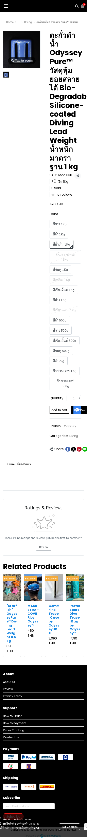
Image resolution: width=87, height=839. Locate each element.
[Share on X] (73, 449)
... (19, 22)
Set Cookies (69, 826)
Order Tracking (13, 730)
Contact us (11, 737)
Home (10, 22)
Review (43, 547)
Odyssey (70, 426)
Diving (28, 22)
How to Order (12, 716)
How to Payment (15, 723)
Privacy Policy (12, 696)
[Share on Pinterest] (79, 449)
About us (9, 682)
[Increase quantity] (79, 398)
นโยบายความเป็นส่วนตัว (19, 827)
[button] (77, 6)
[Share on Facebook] (67, 449)
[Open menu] (6, 6)
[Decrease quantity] (68, 398)
